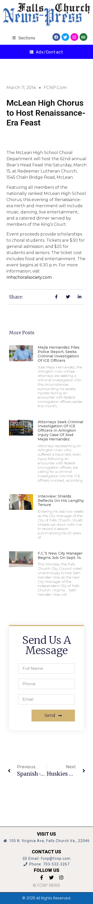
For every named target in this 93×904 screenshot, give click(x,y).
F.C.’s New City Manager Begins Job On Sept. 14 (60, 555)
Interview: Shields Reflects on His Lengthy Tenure (61, 500)
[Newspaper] (83, 37)
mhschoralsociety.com (29, 277)
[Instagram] (74, 37)
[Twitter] (65, 37)
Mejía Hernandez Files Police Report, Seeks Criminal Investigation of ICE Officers (59, 354)
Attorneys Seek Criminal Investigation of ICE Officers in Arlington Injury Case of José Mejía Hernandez (60, 430)
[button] (23, 37)
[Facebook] (56, 37)
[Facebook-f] (41, 877)
